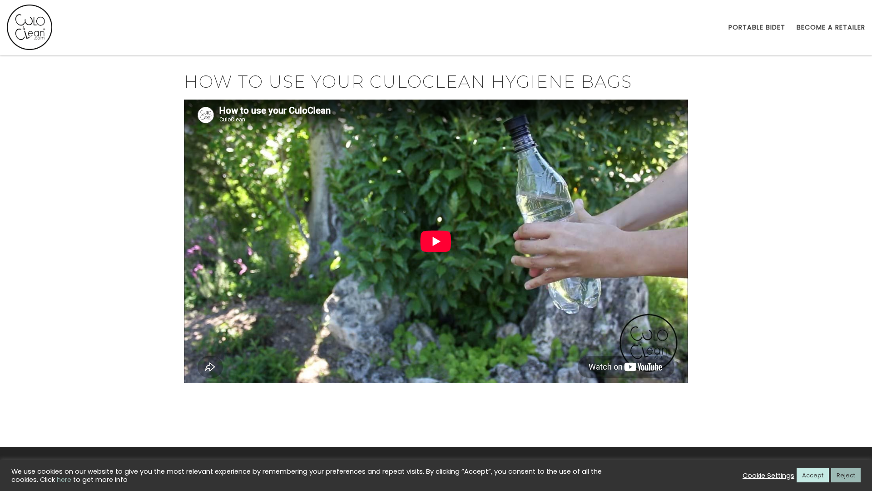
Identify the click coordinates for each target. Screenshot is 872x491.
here (64, 479)
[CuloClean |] (29, 26)
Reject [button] (846, 475)
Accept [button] (812, 475)
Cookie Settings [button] (768, 475)
